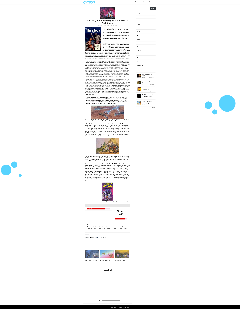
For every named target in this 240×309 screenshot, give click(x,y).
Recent (145, 70)
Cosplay (139, 31)
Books (130, 1)
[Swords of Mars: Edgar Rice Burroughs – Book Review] (122, 254)
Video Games (140, 65)
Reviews (150, 1)
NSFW (138, 54)
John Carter (92, 120)
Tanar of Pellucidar (90, 172)
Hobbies (135, 1)
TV (155, 1)
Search (152, 8)
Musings (145, 1)
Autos (138, 17)
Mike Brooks (114, 25)
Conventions (140, 28)
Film (140, 1)
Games (138, 39)
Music (138, 46)
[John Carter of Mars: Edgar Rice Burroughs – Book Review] (107, 254)
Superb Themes (126, 307)
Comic (138, 24)
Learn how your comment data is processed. (111, 300)
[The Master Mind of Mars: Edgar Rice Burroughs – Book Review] (92, 254)
